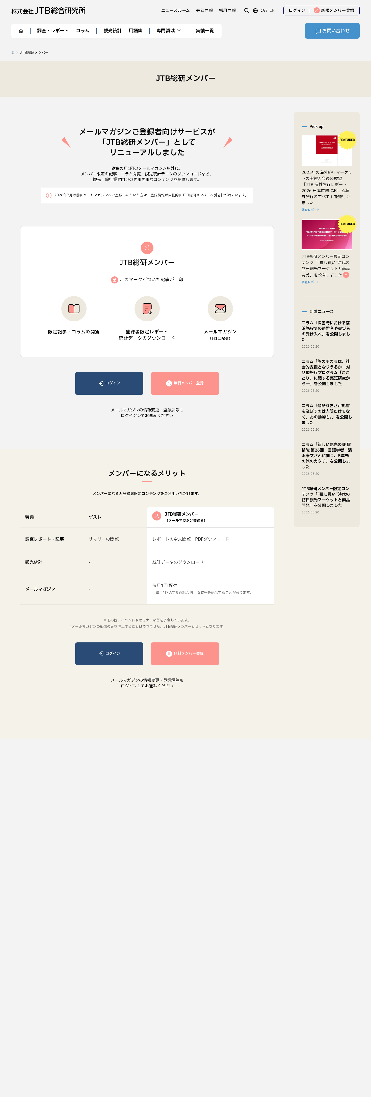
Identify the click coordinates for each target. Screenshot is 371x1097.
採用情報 (227, 11)
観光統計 (112, 31)
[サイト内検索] (247, 11)
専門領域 (165, 31)
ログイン (297, 11)
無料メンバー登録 (189, 383)
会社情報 (204, 11)
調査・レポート (53, 31)
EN (272, 10)
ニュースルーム (175, 11)
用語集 (135, 31)
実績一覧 (205, 31)
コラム (82, 31)
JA (262, 10)
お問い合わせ (336, 31)
